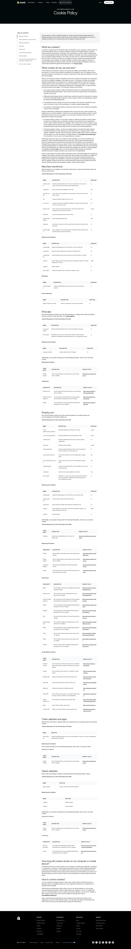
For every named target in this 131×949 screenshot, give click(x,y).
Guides (78, 925)
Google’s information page (88, 134)
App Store (59, 925)
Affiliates (58, 931)
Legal (41, 942)
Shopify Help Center (101, 920)
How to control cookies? (25, 64)
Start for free (108, 2)
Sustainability (40, 934)
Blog (77, 920)
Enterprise (54, 2)
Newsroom (39, 931)
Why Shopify (31, 2)
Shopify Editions (41, 923)
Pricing (47, 2)
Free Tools (78, 931)
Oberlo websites (23, 56)
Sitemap (58, 942)
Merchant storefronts (24, 42)
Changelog (78, 934)
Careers (39, 925)
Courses (78, 928)
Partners (58, 928)
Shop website (71, 316)
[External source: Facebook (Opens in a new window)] (93, 942)
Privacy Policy (78, 63)
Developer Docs (60, 920)
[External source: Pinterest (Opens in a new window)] (113, 942)
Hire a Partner (99, 925)
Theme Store (59, 923)
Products (40, 2)
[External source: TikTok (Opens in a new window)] (106, 942)
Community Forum (100, 923)
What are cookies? (23, 36)
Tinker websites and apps (25, 52)
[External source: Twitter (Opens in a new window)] (96, 942)
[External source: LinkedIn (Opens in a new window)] (109, 942)
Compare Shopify (80, 923)
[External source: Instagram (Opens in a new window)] (103, 942)
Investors (39, 928)
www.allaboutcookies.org (49, 895)
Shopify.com (22, 49)
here (57, 149)
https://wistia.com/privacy (89, 705)
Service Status (99, 928)
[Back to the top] (18, 918)
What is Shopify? (41, 920)
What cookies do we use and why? (27, 39)
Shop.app (21, 46)
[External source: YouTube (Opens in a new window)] (100, 942)
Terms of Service (33, 942)
